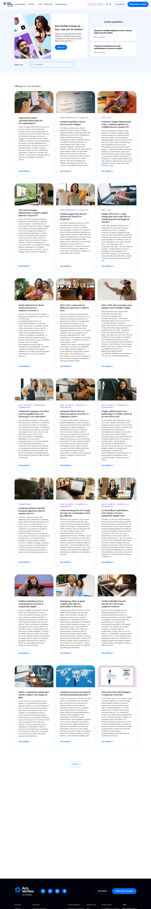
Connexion (120, 4)
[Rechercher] (32, 65)
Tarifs (40, 4)
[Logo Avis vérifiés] (8, 4)
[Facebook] (64, 891)
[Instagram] (43, 891)
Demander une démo (124, 891)
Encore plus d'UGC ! (96, 4)
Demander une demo (138, 4)
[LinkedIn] (57, 891)
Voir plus (75, 764)
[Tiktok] (50, 891)
